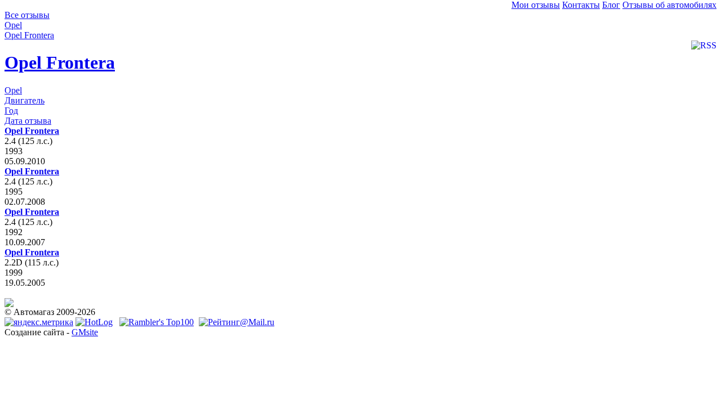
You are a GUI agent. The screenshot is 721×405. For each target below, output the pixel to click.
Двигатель (24, 100)
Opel (13, 90)
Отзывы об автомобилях (669, 5)
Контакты (581, 5)
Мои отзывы (535, 5)
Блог (611, 5)
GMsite (85, 332)
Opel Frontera (60, 62)
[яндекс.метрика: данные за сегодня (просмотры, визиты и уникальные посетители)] (39, 322)
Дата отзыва (28, 120)
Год (11, 110)
